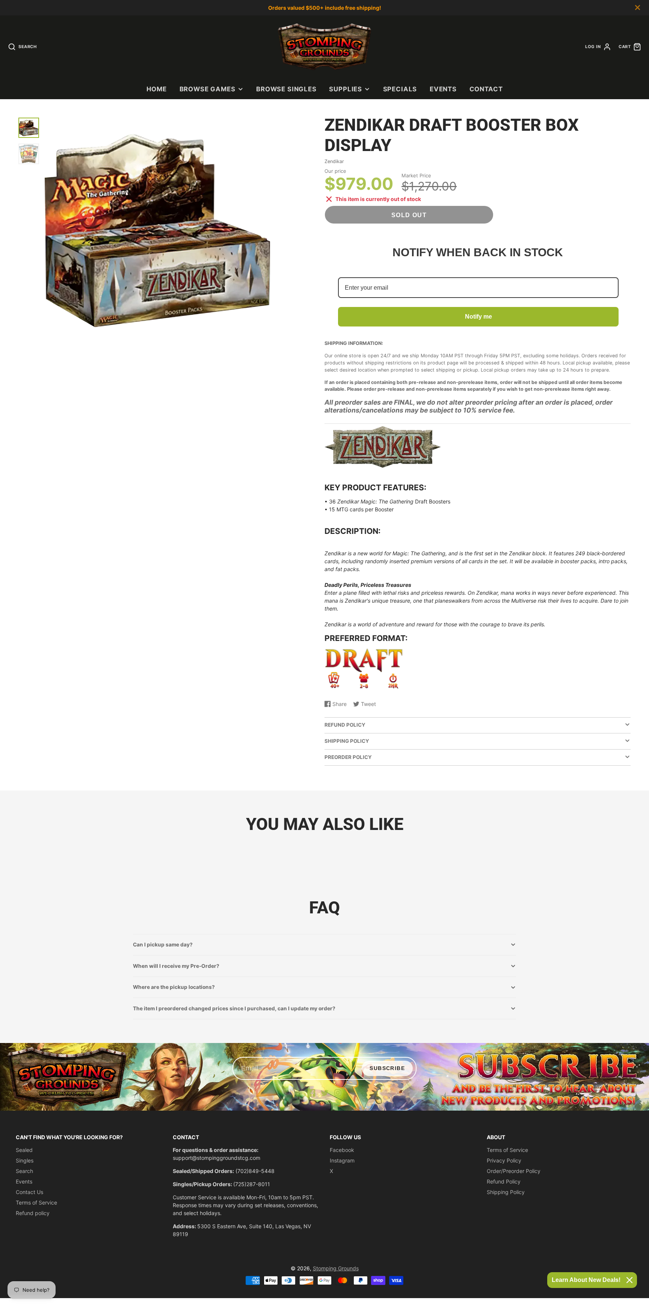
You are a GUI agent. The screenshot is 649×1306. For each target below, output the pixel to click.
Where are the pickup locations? (174, 987)
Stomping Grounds (336, 1268)
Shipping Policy (506, 1192)
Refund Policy (504, 1181)
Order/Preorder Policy (513, 1171)
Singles (24, 1160)
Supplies (345, 89)
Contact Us (29, 1192)
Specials (400, 89)
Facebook (342, 1150)
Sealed (24, 1150)
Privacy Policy (504, 1160)
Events (443, 89)
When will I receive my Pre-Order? (176, 966)
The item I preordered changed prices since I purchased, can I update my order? (234, 1008)
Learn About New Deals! (586, 1280)
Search (24, 1171)
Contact (486, 89)
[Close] (629, 1280)
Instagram (342, 1160)
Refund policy (33, 1213)
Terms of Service (36, 1202)
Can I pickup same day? (163, 945)
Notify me (478, 316)
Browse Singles (286, 89)
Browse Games (207, 89)
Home (156, 89)
